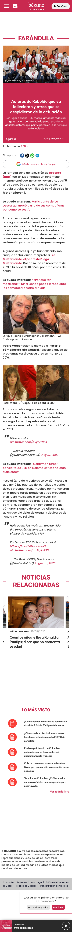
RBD (23, 146)
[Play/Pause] (66, 926)
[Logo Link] (36, 6)
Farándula (36, 38)
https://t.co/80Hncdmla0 (27, 546)
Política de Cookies (26, 885)
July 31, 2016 (49, 455)
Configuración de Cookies (54, 885)
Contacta (8, 882)
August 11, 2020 (44, 563)
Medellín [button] (19, 924)
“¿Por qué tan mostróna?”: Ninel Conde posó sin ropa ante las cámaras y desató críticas (34, 284)
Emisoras (22, 882)
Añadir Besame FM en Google (39, 164)
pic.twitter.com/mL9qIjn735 (29, 550)
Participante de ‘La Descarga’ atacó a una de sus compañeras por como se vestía (33, 206)
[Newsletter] (15, 6)
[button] (7, 6)
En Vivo (61, 6)
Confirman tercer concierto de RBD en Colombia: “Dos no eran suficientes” (34, 468)
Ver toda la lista (59, 791)
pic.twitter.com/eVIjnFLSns (28, 442)
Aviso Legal (36, 882)
